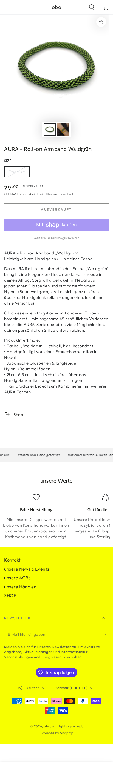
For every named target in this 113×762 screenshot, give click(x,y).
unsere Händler (20, 586)
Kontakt (12, 560)
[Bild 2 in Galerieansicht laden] (63, 129)
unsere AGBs (17, 577)
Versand (25, 194)
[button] (91, 7)
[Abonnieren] (106, 635)
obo (47, 726)
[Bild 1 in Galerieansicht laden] (50, 129)
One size (19, 173)
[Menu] (7, 7)
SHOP (10, 595)
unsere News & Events (26, 569)
